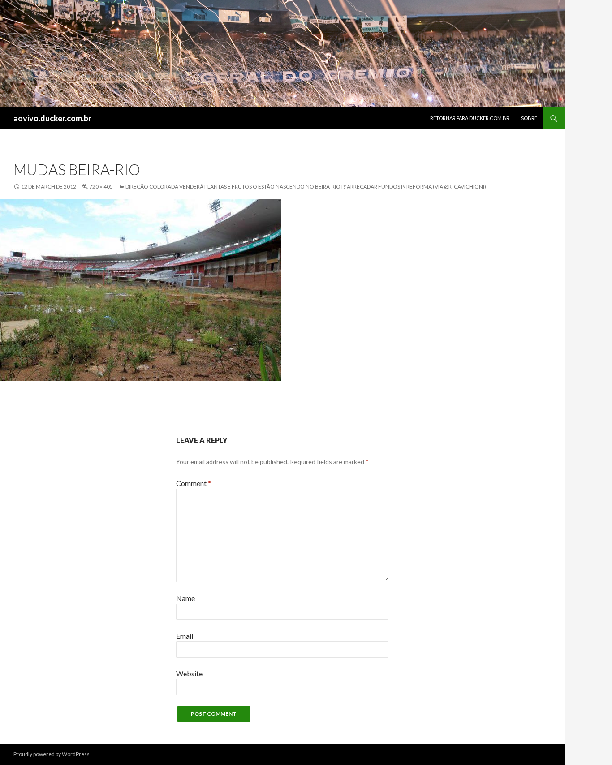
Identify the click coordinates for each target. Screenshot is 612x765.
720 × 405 (101, 186)
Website (189, 673)
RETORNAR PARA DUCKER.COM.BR (469, 118)
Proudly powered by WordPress (51, 754)
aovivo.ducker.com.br (52, 118)
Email (184, 636)
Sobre (529, 118)
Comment (193, 483)
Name (185, 598)
